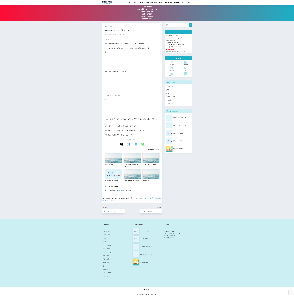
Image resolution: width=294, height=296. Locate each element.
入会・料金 (142, 2)
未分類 (157, 150)
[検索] (190, 25)
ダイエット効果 (170, 97)
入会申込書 (185, 64)
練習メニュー (170, 90)
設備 (167, 93)
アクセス (189, 2)
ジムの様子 (169, 100)
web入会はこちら (179, 2)
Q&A (160, 2)
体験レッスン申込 (152, 2)
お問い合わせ (168, 2)
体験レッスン (172, 70)
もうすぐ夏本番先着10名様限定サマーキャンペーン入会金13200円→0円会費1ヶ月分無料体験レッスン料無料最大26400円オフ (147, 12)
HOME (147, 290)
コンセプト (169, 86)
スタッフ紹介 (170, 103)
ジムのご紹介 (132, 2)
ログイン (121, 191)
